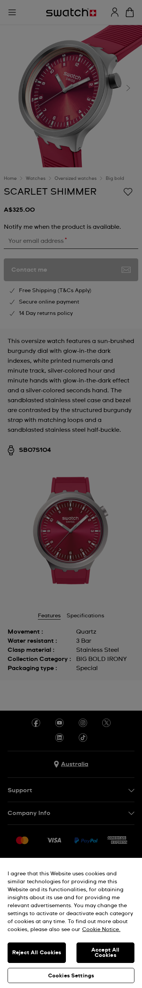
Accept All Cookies (105, 952)
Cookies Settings (71, 976)
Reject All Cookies (36, 952)
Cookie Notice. (101, 929)
